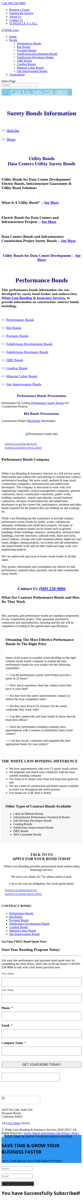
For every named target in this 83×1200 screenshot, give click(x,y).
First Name (8, 973)
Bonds (13, 40)
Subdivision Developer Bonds (35, 57)
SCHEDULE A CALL (23, 23)
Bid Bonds (23, 47)
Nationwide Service (21, 13)
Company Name (14, 1043)
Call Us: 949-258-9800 (39, 92)
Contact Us (16, 20)
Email (7, 1025)
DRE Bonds (24, 60)
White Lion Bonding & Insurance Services (33, 298)
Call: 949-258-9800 (13, 3)
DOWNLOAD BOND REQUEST (21, 444)
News (11, 139)
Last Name (8, 989)
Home (13, 36)
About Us (15, 16)
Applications (17, 74)
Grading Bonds (26, 64)
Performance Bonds (29, 43)
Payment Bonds (26, 50)
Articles (13, 130)
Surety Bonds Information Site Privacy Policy (51, 1133)
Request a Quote (19, 9)
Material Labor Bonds (30, 67)
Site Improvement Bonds (32, 71)
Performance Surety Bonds (47, 403)
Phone (7, 1008)
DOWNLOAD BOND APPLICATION (23, 448)
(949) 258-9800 (52, 588)
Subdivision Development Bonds (37, 53)
